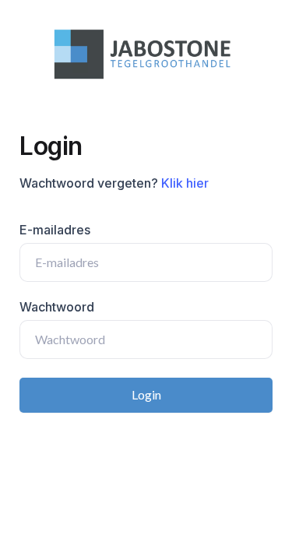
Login (146, 394)
